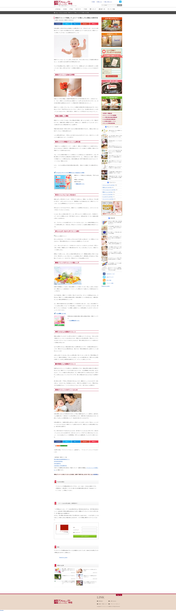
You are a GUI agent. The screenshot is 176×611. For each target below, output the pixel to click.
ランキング (93, 9)
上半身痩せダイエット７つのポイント (68, 576)
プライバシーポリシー (115, 603)
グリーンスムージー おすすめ (109, 189)
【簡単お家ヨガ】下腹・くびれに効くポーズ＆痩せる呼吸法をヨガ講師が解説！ (115, 177)
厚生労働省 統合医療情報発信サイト (62, 459)
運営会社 (101, 601)
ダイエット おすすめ (64, 445)
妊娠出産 (58, 445)
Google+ (85, 23)
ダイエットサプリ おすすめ (108, 185)
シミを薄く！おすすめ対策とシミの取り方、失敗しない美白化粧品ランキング (114, 238)
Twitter (67, 23)
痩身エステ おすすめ (107, 187)
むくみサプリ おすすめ (108, 196)
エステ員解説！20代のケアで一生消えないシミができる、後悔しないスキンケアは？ (114, 248)
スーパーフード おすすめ (108, 199)
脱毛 (86, 9)
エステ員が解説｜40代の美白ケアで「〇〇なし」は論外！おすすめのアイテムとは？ (114, 227)
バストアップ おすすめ (108, 194)
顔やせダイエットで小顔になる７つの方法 (90, 570)
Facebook (59, 23)
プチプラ (79, 9)
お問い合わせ (113, 601)
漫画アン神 (102, 9)
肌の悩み (59, 9)
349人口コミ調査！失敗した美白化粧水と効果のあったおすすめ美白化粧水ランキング (115, 222)
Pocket (94, 23)
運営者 (93, 1)
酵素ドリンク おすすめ (108, 192)
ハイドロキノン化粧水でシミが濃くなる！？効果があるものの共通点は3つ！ (115, 253)
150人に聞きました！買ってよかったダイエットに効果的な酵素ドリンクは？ (115, 157)
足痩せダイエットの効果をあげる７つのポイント (90, 576)
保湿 (66, 9)
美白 (72, 9)
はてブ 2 (76, 23)
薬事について (99, 1)
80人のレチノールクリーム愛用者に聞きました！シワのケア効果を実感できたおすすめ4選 (114, 269)
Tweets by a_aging (63, 557)
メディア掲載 (112, 9)
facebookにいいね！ (110, 273)
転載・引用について (108, 1)
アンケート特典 (109, 283)
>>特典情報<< (95, 474)
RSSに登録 (108, 280)
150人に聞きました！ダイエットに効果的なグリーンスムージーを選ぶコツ (115, 162)
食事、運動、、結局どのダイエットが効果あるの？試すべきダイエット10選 (68, 570)
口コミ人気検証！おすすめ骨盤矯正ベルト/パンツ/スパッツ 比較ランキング (68, 582)
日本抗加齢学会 (57, 463)
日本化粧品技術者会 (58, 461)
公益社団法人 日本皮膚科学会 (60, 465)
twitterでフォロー (109, 277)
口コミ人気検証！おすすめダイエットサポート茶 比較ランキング (90, 582)
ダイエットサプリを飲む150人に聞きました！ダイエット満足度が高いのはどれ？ (115, 152)
